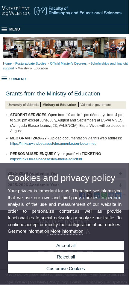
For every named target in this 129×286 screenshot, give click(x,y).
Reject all (66, 256)
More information (66, 231)
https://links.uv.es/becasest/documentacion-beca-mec (53, 144)
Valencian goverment (96, 105)
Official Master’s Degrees (68, 63)
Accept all (65, 245)
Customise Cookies (65, 268)
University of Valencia (23, 105)
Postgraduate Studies (30, 63)
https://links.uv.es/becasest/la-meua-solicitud (46, 159)
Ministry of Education (59, 105)
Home (7, 63)
